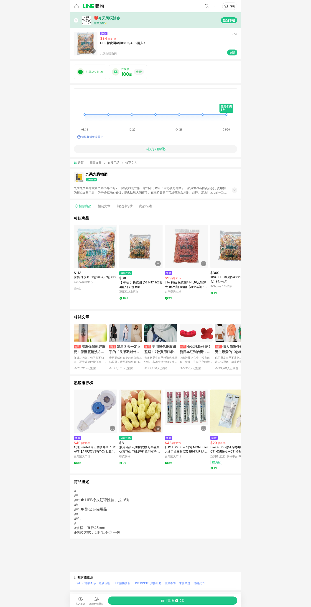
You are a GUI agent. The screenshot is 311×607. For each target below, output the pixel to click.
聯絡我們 (199, 583)
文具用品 (113, 162)
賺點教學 (170, 583)
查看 (139, 72)
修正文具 (131, 162)
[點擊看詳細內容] (95, 246)
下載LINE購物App (85, 583)
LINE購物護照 (121, 583)
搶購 (232, 52)
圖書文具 (96, 162)
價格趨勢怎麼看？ (92, 137)
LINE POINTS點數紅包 (147, 583)
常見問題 (184, 583)
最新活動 (104, 583)
